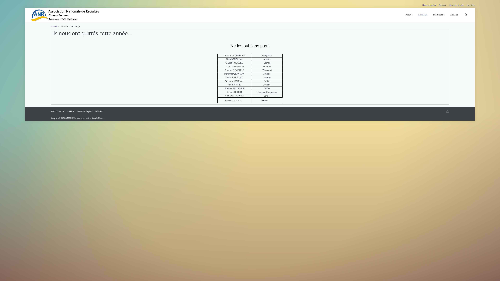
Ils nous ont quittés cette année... (92, 33)
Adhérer (442, 5)
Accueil (409, 14)
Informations (439, 14)
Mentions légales (456, 5)
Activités (454, 14)
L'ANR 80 (422, 14)
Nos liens (471, 5)
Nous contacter (429, 5)
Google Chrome (98, 118)
